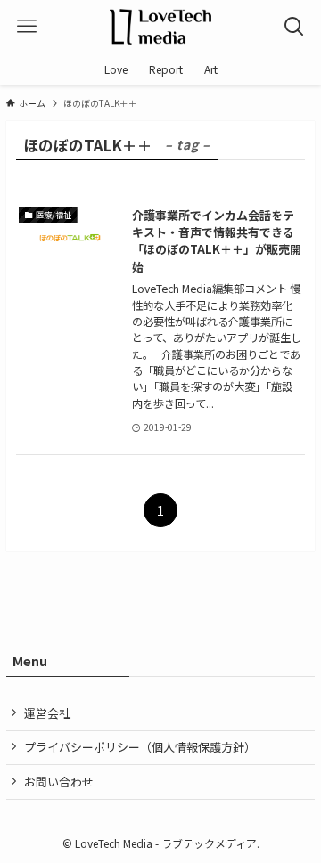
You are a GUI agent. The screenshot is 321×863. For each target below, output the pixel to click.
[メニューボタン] (27, 26)
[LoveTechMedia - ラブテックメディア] (160, 26)
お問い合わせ (59, 781)
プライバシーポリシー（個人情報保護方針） (140, 746)
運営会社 (47, 712)
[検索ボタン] (294, 26)
